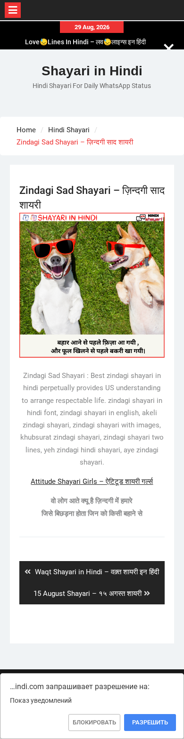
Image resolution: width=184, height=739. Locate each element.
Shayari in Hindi (92, 71)
